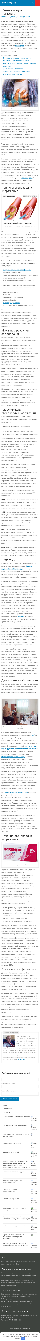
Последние (8, 1109)
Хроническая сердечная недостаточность (12, 1182)
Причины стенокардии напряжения (17, 58)
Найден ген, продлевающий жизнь (16, 1226)
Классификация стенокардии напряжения (19, 63)
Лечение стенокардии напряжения (16, 71)
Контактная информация (22, 1328)
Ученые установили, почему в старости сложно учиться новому (15, 1245)
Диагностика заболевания (13, 69)
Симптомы (7, 66)
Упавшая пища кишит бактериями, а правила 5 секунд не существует (16, 1218)
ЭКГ (33, 735)
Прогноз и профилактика (13, 74)
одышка (21, 616)
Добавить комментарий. (9, 1099)
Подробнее (21, 1059)
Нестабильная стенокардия (13, 1172)
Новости (7, 1112)
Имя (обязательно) (8, 1084)
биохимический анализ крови (16, 792)
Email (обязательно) (8, 1091)
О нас (11, 1328)
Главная (4, 17)
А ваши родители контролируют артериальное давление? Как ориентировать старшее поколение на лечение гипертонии (16, 1164)
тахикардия (19, 46)
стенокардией (26, 178)
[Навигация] (37, 3)
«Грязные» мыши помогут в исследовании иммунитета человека (13, 1237)
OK (23, 1338)
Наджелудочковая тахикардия (15, 1125)
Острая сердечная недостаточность (10, 1191)
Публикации (13, 17)
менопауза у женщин (11, 303)
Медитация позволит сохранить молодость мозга (15, 1209)
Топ (5, 1105)
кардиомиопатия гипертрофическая (17, 270)
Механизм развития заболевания (16, 61)
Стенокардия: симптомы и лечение (16, 1116)
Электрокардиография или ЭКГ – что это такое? (16, 1135)
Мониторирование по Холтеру (13, 757)
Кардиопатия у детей (11, 1152)
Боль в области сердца (12, 1143)
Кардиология (25, 17)
